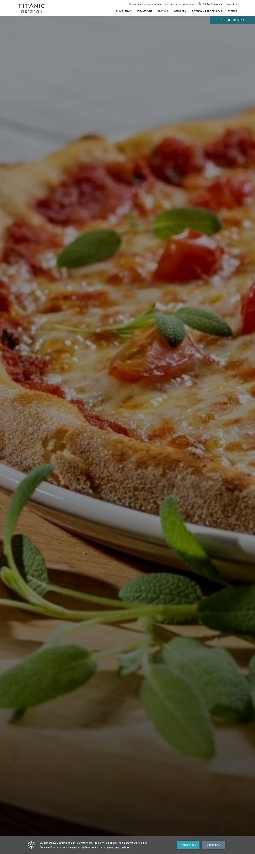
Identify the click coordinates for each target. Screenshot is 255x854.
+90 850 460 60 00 (212, 4)
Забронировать (232, 20)
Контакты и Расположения (179, 4)
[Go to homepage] (31, 7)
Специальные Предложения (145, 4)
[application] (127, 845)
